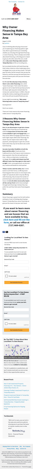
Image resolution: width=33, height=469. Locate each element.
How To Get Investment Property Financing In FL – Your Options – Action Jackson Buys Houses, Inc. (15, 386)
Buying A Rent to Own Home (10, 446)
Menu (29, 19)
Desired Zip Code (9, 259)
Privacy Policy (11, 448)
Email (6, 266)
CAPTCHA (7, 272)
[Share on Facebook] (4, 232)
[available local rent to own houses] (16, 352)
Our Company (13, 2)
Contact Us (21, 2)
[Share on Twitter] (7, 232)
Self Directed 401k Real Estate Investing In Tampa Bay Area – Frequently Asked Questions (16, 402)
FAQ (21, 446)
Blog (17, 448)
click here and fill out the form (16, 221)
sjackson (6, 43)
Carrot (29, 467)
